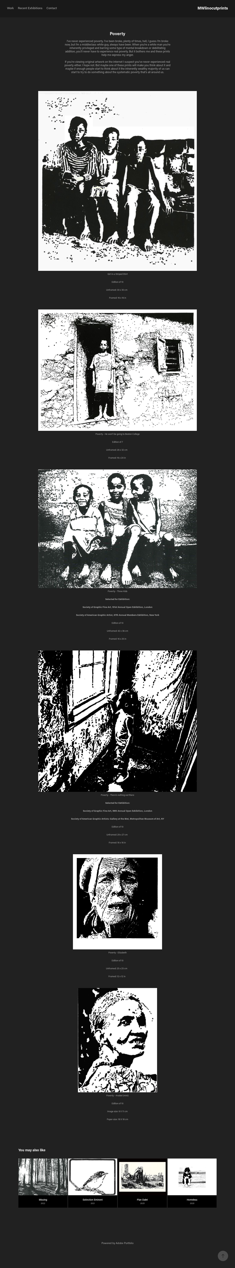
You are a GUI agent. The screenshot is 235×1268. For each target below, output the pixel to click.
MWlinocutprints (212, 8)
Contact (51, 8)
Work (10, 8)
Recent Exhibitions (30, 8)
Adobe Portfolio (124, 1243)
